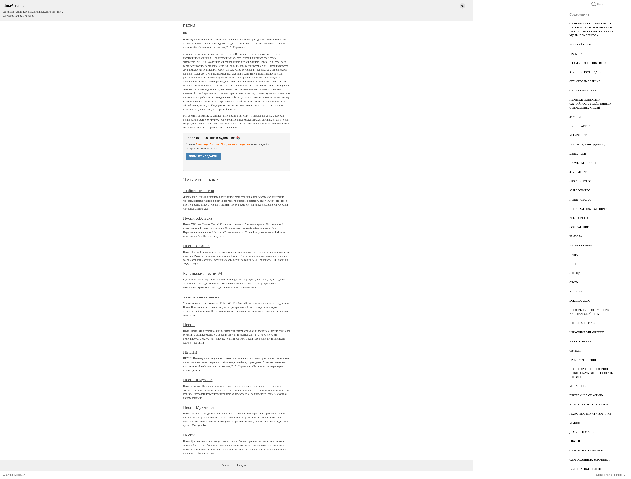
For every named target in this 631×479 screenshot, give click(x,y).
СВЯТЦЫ (575, 350)
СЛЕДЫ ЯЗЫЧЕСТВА (582, 323)
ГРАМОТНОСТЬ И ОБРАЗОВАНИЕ (590, 413)
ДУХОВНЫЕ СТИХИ (582, 432)
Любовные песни (198, 190)
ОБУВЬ (573, 282)
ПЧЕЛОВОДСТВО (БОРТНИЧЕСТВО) (591, 208)
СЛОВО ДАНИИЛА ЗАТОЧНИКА (589, 459)
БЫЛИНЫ (575, 422)
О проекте (228, 465)
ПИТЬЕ (573, 264)
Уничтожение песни (201, 297)
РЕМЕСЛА (575, 236)
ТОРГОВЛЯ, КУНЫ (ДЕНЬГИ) (587, 144)
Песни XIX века (197, 218)
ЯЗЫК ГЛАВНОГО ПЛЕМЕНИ (587, 468)
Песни (189, 324)
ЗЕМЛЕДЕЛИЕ (578, 172)
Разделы (242, 465)
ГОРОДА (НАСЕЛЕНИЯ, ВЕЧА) (588, 63)
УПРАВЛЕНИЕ (578, 135)
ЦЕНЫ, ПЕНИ (577, 153)
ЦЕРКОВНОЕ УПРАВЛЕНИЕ (586, 332)
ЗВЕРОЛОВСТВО (579, 190)
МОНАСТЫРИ (578, 386)
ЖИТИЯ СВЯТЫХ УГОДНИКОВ (588, 404)
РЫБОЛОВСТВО (579, 218)
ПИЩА (573, 254)
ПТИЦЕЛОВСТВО (580, 199)
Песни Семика (196, 245)
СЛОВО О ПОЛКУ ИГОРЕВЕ (586, 450)
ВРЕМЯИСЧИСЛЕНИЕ (583, 359)
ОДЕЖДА (575, 273)
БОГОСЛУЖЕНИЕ (580, 341)
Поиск (597, 4)
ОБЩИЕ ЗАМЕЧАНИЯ (582, 90)
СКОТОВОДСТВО (580, 181)
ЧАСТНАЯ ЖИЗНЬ (580, 245)
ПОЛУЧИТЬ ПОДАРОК (203, 156)
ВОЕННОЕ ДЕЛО (579, 300)
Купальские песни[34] (203, 273)
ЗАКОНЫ (575, 116)
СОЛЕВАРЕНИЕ (579, 227)
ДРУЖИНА (576, 53)
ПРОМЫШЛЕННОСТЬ (582, 162)
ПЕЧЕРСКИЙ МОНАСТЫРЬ (586, 395)
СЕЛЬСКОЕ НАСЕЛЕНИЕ (584, 81)
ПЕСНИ (190, 352)
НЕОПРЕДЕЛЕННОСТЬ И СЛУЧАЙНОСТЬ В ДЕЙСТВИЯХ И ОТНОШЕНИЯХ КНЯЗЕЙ (590, 103)
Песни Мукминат (198, 407)
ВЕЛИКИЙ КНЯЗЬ (580, 44)
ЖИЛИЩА (575, 291)
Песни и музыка (197, 379)
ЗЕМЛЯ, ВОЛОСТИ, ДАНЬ (585, 72)
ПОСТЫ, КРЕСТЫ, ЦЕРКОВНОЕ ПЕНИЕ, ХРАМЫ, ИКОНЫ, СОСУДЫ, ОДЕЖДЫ (591, 373)
